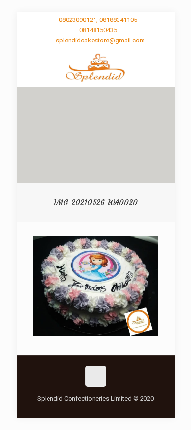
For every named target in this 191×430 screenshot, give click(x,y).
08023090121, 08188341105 (98, 19)
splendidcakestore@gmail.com (100, 40)
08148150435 (98, 30)
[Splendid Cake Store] (95, 67)
